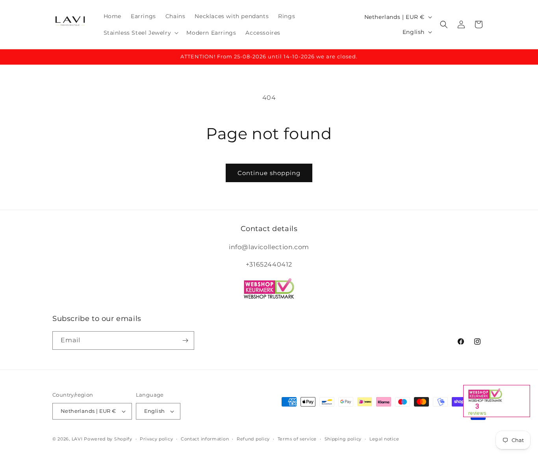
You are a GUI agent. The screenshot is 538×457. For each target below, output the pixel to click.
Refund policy (253, 439)
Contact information (205, 439)
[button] (140, 32)
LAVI (77, 439)
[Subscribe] (185, 340)
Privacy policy (156, 439)
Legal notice (384, 439)
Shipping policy (343, 439)
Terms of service (297, 439)
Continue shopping (269, 173)
